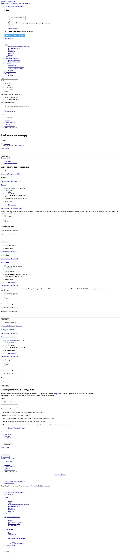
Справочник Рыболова (11, 58)
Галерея (10, 50)
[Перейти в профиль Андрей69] (5, 251)
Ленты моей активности (16, 67)
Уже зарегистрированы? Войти (14, 6)
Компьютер (8, 434)
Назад (10, 501)
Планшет (7, 436)
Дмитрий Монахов (8, 337)
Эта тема (9, 89)
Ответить (7, 161)
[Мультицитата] (5, 297)
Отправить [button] (8, 444)
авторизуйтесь (58, 393)
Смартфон (7, 438)
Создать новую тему (10, 163)
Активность (8, 63)
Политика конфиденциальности (14, 481)
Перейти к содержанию (8, 1)
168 (9, 269)
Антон (7, 144)
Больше (10, 55)
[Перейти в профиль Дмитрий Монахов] (8, 326)
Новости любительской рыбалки (18, 46)
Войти (10, 25)
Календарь (11, 51)
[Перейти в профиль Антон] (3, 140)
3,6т (9, 192)
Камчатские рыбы (14, 60)
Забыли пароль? (13, 28)
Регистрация (8, 38)
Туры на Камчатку (10, 72)
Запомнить (11, 23)
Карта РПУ (8, 57)
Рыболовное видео (14, 48)
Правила (11, 53)
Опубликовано (11, 181)
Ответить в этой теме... (8, 409)
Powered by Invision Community (41, 486)
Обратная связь (9, 483)
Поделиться (5, 149)
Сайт (6, 45)
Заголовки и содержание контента (18, 106)
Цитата (6, 221)
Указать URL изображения (16, 428)
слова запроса (12, 97)
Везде (8, 84)
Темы (8, 85)
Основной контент (18, 68)
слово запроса (13, 99)
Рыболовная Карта (14, 62)
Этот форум (10, 87)
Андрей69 (5, 262)
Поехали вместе (19, 145)
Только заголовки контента (15, 108)
